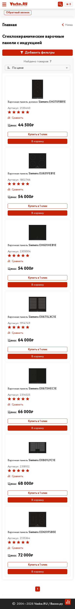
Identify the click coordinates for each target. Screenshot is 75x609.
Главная (9, 25)
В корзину (37, 141)
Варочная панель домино (37, 102)
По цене (17, 68)
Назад (69, 25)
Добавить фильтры (39, 52)
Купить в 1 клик (37, 134)
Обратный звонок (17, 13)
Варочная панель (31, 174)
